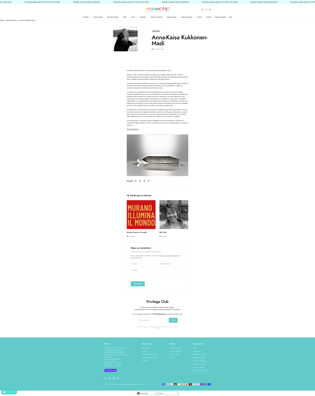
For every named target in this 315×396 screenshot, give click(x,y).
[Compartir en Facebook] (135, 181)
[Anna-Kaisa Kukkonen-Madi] (157, 155)
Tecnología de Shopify (122, 384)
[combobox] (146, 393)
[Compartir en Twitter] (140, 181)
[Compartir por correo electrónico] (148, 181)
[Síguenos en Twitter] (109, 378)
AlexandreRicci (139, 384)
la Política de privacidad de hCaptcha (168, 256)
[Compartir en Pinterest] (144, 181)
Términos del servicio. (136, 258)
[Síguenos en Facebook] (105, 378)
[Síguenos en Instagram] (114, 378)
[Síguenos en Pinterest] (118, 378)
